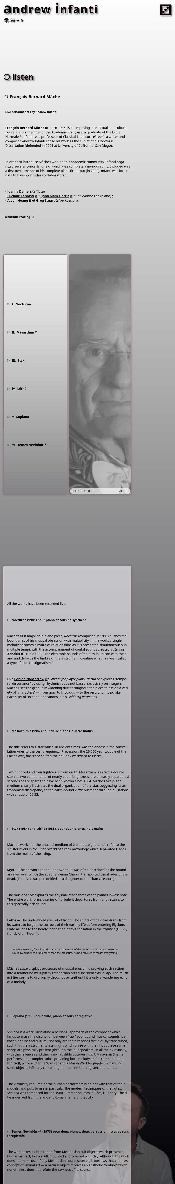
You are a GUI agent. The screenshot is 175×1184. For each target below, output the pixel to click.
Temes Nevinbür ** (30, 445)
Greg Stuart (45, 200)
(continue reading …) (19, 217)
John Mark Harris (55, 196)
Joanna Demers (19, 191)
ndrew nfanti (52, 9)
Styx (18, 360)
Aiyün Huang (17, 200)
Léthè (19, 388)
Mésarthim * (24, 332)
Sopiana (20, 417)
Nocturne (21, 304)
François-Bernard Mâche (24, 128)
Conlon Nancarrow (29, 679)
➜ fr (17, 20)
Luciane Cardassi (20, 196)
